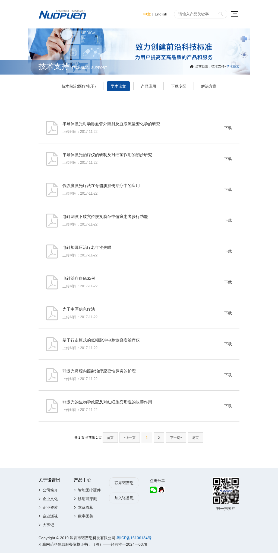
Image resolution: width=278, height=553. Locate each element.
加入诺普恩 (124, 498)
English (161, 14)
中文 (147, 14)
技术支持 (218, 66)
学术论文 (118, 86)
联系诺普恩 (124, 483)
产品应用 (148, 86)
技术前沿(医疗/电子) (79, 86)
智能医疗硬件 (89, 490)
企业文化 (50, 499)
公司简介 (50, 490)
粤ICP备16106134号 (133, 538)
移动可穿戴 (87, 499)
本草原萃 (85, 507)
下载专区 (178, 86)
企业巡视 (50, 516)
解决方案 (208, 86)
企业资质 (50, 507)
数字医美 (85, 516)
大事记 (48, 525)
